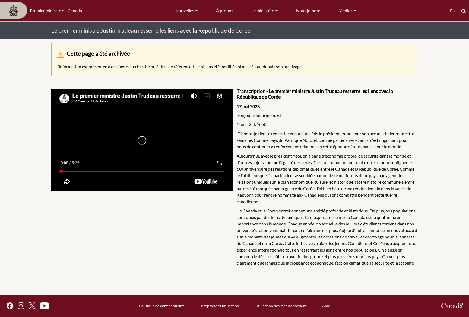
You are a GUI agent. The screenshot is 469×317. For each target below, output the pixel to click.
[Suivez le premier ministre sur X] (32, 305)
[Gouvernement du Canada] (452, 305)
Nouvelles (185, 10)
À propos (224, 10)
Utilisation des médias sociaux (280, 305)
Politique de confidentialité (162, 305)
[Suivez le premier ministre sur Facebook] (10, 305)
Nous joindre (308, 10)
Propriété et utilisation (220, 305)
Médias (345, 10)
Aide (326, 305)
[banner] (43, 10)
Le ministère (263, 10)
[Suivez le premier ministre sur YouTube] (44, 305)
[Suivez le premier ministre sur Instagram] (21, 305)
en (453, 10)
